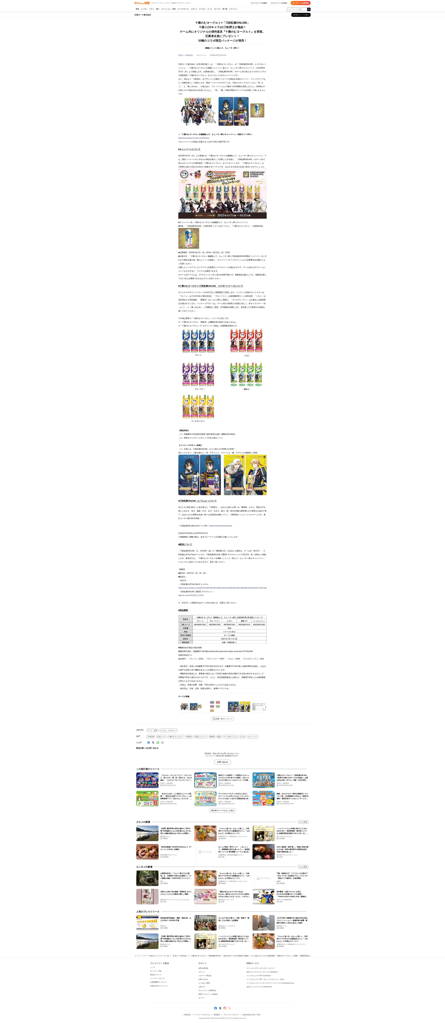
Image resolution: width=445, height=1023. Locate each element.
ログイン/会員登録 (302, 3)
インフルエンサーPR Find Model (258, 976)
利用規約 (217, 1015)
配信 (219, 737)
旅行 (157, 9)
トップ (136, 956)
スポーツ (194, 9)
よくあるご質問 (204, 983)
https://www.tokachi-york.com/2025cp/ (193, 138)
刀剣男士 (189, 737)
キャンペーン (252, 737)
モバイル (217, 9)
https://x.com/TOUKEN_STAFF (191, 595)
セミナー (201, 998)
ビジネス (202, 9)
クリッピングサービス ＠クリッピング (261, 968)
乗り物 (224, 9)
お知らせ (201, 987)
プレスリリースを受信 (279, 3)
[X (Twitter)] (153, 742)
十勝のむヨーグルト (175, 737)
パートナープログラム (202, 1015)
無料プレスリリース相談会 (208, 994)
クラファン (233, 9)
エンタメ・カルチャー (168, 730)
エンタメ (144, 9)
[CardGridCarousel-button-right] (265, 707)
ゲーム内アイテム (230, 737)
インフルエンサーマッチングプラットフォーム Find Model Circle (270, 983)
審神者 (212, 737)
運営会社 (187, 1015)
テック (209, 9)
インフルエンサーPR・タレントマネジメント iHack (265, 979)
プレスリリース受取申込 (207, 990)
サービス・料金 (156, 971)
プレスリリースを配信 (259, 3)
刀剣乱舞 (151, 737)
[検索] (309, 9)
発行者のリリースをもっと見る (222, 810)
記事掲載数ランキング (158, 982)
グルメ (151, 9)
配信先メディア (156, 975)
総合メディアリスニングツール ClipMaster (262, 972)
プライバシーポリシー (231, 1015)
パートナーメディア (157, 978)
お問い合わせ (222, 762)
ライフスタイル (183, 9)
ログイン (201, 972)
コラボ (242, 737)
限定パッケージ (201, 737)
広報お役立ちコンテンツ (159, 986)
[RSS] (229, 1008)
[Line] (158, 742)
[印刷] (162, 742)
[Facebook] (148, 742)
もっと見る (303, 822)
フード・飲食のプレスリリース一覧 (156, 956)
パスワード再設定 (204, 976)
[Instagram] (224, 1008)
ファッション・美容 (168, 9)
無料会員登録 (203, 968)
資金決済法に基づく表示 (252, 1015)
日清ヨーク (161, 737)
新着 (137, 9)
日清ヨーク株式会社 (185, 55)
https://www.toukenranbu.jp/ (221, 526)
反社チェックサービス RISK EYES (259, 987)
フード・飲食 (152, 730)
